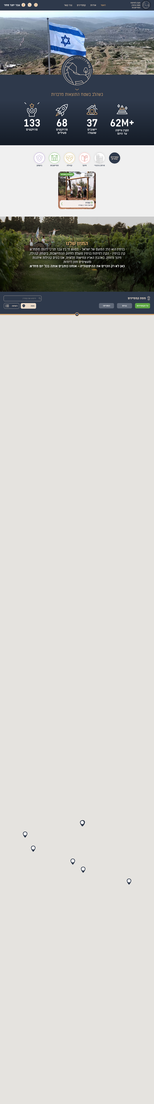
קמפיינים (81, 5)
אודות (93, 5)
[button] (31, 109)
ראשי (103, 5)
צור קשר (68, 5)
